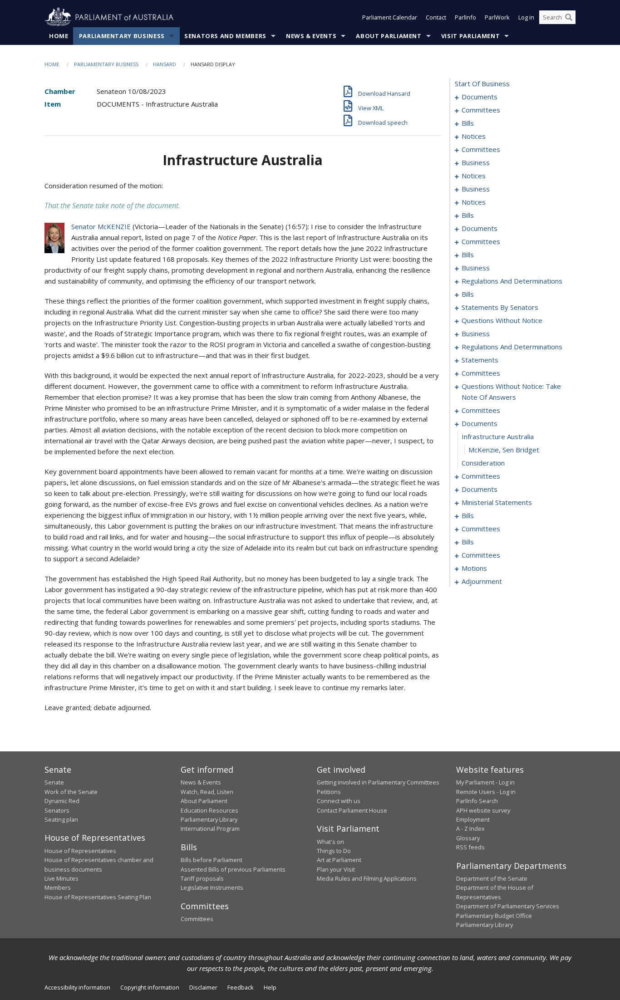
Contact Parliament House (352, 810)
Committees (197, 919)
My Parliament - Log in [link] (485, 782)
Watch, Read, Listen (207, 792)
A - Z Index (470, 828)
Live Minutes (61, 878)
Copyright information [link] (149, 987)
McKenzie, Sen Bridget (503, 449)
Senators (56, 810)
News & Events (311, 36)
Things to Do (334, 851)
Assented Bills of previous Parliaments (233, 869)
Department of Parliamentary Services (507, 906)
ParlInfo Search (477, 801)
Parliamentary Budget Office (494, 916)
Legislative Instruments (212, 887)
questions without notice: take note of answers (511, 392)
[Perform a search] (569, 17)
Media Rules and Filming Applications (367, 878)
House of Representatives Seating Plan (97, 897)
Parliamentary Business (122, 36)
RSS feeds (470, 847)
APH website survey (483, 810)
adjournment (482, 581)
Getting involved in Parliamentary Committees (378, 782)
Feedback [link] (240, 987)
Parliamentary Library (209, 819)
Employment (473, 819)
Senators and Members (225, 36)
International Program (210, 828)
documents (479, 96)
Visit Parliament (470, 36)
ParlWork (497, 17)
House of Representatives (80, 851)
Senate (54, 782)
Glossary (468, 838)
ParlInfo (465, 17)
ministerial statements (497, 502)
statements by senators (500, 307)
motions (474, 568)
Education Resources (209, 810)
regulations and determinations (512, 280)
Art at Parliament (339, 860)
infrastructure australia (498, 436)
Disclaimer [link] (203, 987)
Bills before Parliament (211, 860)
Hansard (164, 64)
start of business (482, 83)
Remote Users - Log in (486, 792)
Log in (526, 17)
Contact (436, 17)
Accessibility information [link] (77, 987)
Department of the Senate (491, 878)
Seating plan (61, 819)
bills (468, 122)
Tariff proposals (202, 878)
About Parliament (388, 36)
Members (57, 887)
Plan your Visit (336, 869)
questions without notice (502, 320)
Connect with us (338, 801)
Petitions (329, 792)
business (476, 162)
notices (474, 136)
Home (59, 36)
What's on (330, 842)
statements (480, 359)
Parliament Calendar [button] (389, 17)
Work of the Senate (71, 792)
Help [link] (270, 987)
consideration (483, 462)
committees (481, 109)
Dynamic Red (61, 801)
